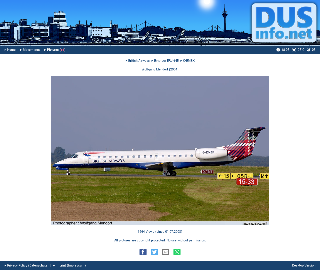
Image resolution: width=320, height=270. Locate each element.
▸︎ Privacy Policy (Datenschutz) (27, 265)
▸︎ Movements (30, 50)
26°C (292, 50)
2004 (173, 69)
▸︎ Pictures (51, 50)
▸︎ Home (10, 50)
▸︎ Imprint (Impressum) (69, 265)
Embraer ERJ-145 (166, 60)
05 (313, 50)
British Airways (139, 60)
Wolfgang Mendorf (155, 69)
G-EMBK (189, 60)
